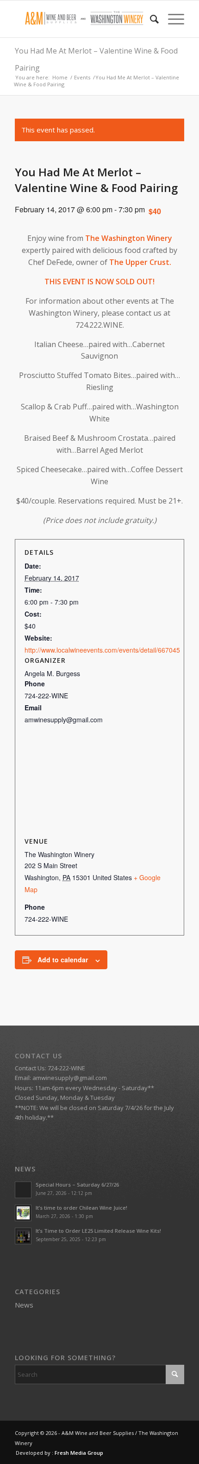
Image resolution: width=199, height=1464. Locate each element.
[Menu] (171, 18)
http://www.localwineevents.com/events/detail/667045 (102, 649)
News (24, 1304)
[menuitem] (150, 18)
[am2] (82, 18)
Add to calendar (62, 959)
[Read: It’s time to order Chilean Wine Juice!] (23, 1213)
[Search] (150, 18)
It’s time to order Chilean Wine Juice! (81, 1207)
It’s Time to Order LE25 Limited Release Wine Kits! (98, 1230)
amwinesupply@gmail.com (69, 1078)
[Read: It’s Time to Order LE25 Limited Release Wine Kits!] (23, 1236)
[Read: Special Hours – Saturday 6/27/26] (23, 1190)
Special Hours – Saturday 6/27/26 (77, 1184)
